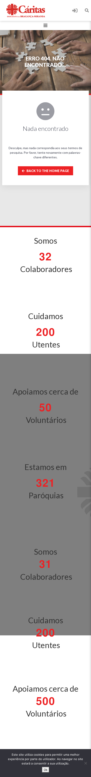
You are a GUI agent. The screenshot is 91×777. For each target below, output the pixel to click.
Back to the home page (47, 171)
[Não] (85, 763)
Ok (45, 770)
